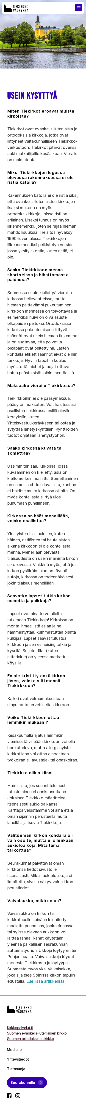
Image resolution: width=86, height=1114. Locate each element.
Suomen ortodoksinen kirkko (30, 1038)
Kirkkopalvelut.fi (20, 1027)
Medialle (14, 1049)
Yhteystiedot (18, 1059)
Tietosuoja (16, 1069)
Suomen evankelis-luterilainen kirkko (37, 1033)
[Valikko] (78, 7)
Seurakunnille (23, 1082)
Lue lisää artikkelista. (45, 981)
